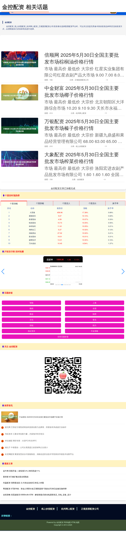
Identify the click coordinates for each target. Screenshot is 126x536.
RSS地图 (67, 522)
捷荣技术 (32, 240)
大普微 (32, 212)
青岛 (94, 319)
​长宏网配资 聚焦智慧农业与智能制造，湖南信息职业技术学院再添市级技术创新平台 (39, 454)
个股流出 (92, 203)
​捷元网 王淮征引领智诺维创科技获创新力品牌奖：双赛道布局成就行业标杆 (35, 427)
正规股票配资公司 (90, 508)
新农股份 (32, 236)
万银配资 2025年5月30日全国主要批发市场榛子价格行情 (81, 124)
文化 (31, 319)
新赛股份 (32, 219)
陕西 (94, 314)
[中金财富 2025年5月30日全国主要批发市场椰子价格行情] (9, 417)
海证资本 (31, 331)
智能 (31, 302)
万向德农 (32, 243)
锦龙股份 (32, 222)
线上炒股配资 (48, 508)
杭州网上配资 (68, 508)
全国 (94, 308)
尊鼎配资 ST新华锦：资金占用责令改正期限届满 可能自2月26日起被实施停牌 (35, 488)
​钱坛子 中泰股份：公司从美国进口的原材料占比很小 (26, 447)
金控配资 (30, 508)
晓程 (31, 308)
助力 (94, 325)
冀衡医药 (32, 216)
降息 (31, 314)
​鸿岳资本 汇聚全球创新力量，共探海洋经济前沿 (24, 434)
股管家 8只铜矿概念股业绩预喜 (16, 476)
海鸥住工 (32, 229)
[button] (3, 271)
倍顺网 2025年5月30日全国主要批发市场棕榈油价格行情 (81, 58)
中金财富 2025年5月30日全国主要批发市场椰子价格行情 (81, 91)
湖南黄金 (32, 233)
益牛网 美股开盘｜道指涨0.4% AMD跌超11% (21, 470)
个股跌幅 (40, 203)
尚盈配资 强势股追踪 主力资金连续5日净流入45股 (23, 482)
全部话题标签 (63, 336)
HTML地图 (75, 522)
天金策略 (94, 331)
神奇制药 (32, 226)
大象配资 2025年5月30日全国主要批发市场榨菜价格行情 (81, 157)
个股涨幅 (14, 203)
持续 (31, 325)
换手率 (115, 203)
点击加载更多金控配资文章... (63, 188)
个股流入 (66, 203)
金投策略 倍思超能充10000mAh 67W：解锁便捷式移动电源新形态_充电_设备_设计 (37, 494)
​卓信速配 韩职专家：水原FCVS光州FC (21, 440)
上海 (94, 302)
